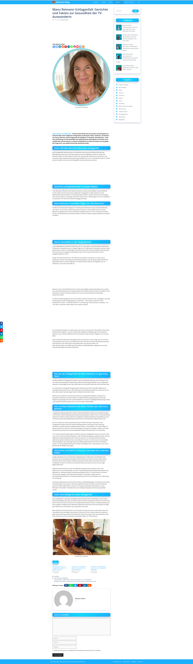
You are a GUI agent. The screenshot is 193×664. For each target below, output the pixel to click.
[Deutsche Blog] (53, 2)
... (76, 600)
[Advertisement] (81, 32)
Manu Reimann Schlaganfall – (62, 134)
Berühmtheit (122, 87)
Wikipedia (122, 119)
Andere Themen (129, 2)
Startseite (95, 2)
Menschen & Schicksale (125, 106)
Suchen (135, 10)
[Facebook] (54, 46)
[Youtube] (77, 46)
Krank (120, 101)
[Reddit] (62, 46)
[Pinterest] (65, 46)
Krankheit (117, 2)
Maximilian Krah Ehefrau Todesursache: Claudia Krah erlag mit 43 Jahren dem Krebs (75, 581)
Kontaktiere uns (117, 661)
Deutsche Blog (62, 2)
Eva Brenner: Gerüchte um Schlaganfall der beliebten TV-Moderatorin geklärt (59, 568)
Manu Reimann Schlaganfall (61, 578)
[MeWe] (68, 46)
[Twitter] (56, 46)
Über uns (140, 661)
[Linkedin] (59, 46)
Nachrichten (122, 109)
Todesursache (123, 111)
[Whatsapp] (71, 46)
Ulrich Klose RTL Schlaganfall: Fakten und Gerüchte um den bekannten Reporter (79, 568)
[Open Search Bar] (138, 2)
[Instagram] (74, 46)
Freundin (103, 2)
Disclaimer (134, 661)
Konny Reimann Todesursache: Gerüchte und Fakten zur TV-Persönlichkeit (72, 579)
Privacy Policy (126, 661)
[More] (83, 46)
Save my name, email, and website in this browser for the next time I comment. (77, 650)
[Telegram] (80, 46)
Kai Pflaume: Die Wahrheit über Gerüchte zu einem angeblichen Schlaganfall (98, 568)
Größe (120, 98)
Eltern (110, 2)
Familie (121, 93)
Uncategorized (123, 114)
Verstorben (122, 117)
